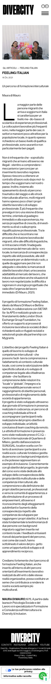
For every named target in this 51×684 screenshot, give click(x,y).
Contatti (6, 645)
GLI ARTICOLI (10, 68)
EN (47, 6)
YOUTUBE (45, 645)
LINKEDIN (33, 645)
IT (43, 6)
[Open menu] (45, 13)
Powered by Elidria (25, 658)
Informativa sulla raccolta (17, 676)
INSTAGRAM (20, 645)
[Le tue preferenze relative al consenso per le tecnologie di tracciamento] (46, 679)
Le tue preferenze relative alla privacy (28, 670)
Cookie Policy (31, 655)
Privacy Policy (19, 655)
